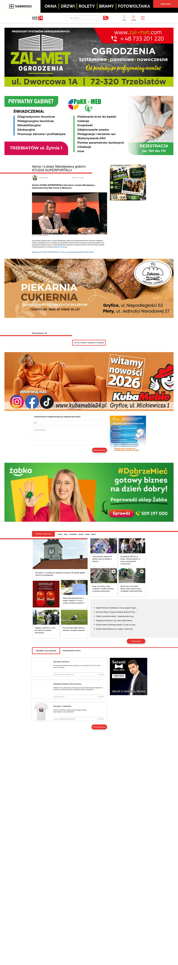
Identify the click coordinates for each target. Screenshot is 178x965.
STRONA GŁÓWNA (46, 20)
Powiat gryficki (85, 20)
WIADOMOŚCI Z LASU (86, 39)
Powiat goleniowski (87, 33)
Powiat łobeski (84, 27)
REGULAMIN (120, 33)
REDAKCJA (120, 27)
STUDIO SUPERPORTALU (88, 46)
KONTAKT (119, 20)
